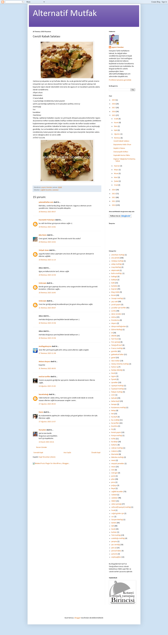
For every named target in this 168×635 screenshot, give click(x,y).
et (112, 333)
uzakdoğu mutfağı (118, 538)
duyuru (114, 323)
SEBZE (113, 501)
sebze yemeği (116, 504)
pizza (113, 482)
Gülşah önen (44, 250)
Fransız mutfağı (117, 348)
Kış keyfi (114, 417)
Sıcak (113, 510)
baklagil (114, 277)
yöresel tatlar (116, 551)
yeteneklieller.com (46, 202)
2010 (114, 205)
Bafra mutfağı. (116, 273)
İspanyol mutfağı (117, 389)
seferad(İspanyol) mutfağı (121, 507)
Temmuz (117, 138)
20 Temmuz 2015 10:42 (47, 242)
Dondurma (115, 320)
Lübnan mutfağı (117, 448)
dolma (113, 317)
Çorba (113, 311)
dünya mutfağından (118, 327)
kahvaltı (114, 398)
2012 (114, 198)
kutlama (114, 445)
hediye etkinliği (116, 370)
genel (113, 358)
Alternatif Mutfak (65, 13)
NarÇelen (42, 430)
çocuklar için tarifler (118, 308)
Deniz (41, 412)
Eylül (116, 130)
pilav (113, 479)
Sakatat (114, 495)
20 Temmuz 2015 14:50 (47, 275)
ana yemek (115, 258)
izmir (113, 395)
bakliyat (114, 280)
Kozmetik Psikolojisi (47, 220)
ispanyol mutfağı (117, 386)
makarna (114, 451)
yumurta (114, 554)
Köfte (113, 439)
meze (113, 467)
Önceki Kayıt (95, 453)
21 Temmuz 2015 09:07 (47, 308)
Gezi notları (115, 361)
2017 (114, 108)
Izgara (113, 376)
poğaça (114, 485)
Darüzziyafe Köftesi (121, 152)
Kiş (112, 429)
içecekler (114, 383)
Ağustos (117, 134)
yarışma (114, 542)
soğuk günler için (117, 514)
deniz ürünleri (116, 314)
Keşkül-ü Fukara (119, 148)
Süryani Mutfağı (117, 520)
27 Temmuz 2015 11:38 (47, 353)
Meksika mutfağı (117, 457)
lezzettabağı (44, 394)
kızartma (114, 426)
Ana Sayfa (67, 453)
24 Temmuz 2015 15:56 (47, 323)
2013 (114, 194)
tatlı (112, 526)
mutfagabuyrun (45, 346)
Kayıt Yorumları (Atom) (47, 457)
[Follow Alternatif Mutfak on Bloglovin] (120, 217)
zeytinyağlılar (116, 557)
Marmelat (115, 454)
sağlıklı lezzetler (46, 190)
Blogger (78, 618)
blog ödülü (115, 292)
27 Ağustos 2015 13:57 (47, 422)
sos (112, 517)
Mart (116, 177)
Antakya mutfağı (117, 261)
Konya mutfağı (116, 436)
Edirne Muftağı (116, 330)
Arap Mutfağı (116, 267)
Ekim (116, 126)
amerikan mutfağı (117, 255)
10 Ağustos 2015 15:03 (47, 386)
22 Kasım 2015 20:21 (46, 442)
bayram (114, 289)
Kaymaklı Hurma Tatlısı (122, 155)
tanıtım (113, 523)
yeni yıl (113, 548)
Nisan (116, 174)
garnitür (114, 351)
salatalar (55, 190)
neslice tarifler (44, 377)
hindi (113, 373)
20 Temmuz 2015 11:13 (47, 260)
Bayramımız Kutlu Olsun (122, 145)
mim (113, 470)
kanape (114, 404)
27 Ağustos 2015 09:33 (47, 404)
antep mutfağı (116, 264)
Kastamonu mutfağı (118, 408)
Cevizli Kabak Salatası (121, 141)
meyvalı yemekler (117, 464)
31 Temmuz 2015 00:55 (47, 369)
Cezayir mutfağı (117, 298)
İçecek (113, 379)
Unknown (42, 283)
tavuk (113, 529)
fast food (114, 339)
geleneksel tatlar (117, 355)
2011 (114, 201)
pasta (113, 476)
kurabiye (114, 442)
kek (112, 414)
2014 (114, 190)
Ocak (116, 185)
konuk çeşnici (116, 432)
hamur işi (114, 367)
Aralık (116, 119)
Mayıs (116, 170)
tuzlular (114, 532)
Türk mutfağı (116, 535)
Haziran (117, 166)
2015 (114, 115)
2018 (114, 104)
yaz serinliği (115, 545)
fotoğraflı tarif (116, 345)
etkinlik (113, 336)
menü (113, 460)
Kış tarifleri (115, 423)
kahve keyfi (115, 401)
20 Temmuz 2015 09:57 (47, 212)
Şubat (116, 181)
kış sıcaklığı (115, 420)
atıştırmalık (115, 270)
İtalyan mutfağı (117, 392)
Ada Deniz (43, 235)
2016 (114, 112)
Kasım (116, 123)
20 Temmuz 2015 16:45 (47, 293)
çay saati (114, 302)
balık (113, 283)
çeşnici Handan (118, 47)
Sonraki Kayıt (38, 453)
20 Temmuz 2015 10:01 (47, 227)
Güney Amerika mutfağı (120, 364)
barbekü (114, 286)
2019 (114, 100)
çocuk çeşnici (116, 305)
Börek (113, 295)
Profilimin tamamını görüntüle (120, 80)
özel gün (114, 473)
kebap (113, 411)
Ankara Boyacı (44, 362)
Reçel (113, 489)
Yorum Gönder (41, 447)
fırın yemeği (115, 342)
